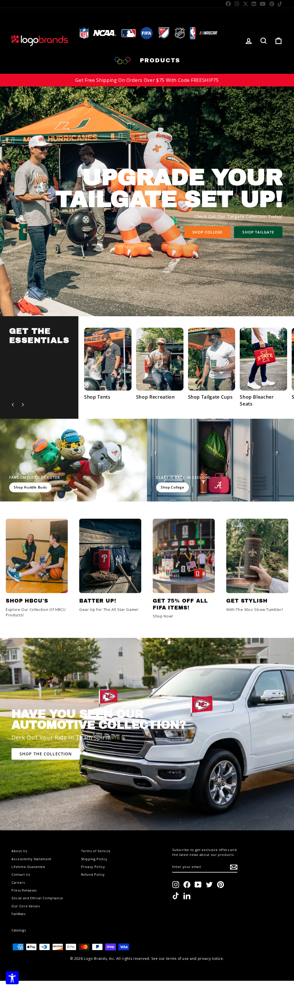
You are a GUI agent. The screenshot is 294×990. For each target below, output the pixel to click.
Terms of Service (96, 851)
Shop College (207, 232)
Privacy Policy (93, 866)
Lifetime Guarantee (28, 866)
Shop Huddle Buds (30, 487)
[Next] (22, 404)
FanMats (18, 914)
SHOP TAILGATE (258, 232)
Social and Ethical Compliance (37, 898)
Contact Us (20, 874)
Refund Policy (93, 874)
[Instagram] (237, 3)
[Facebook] (228, 3)
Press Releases (24, 890)
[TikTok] (280, 3)
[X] (245, 3)
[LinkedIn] (254, 3)
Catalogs (18, 930)
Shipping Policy (94, 859)
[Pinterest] (271, 3)
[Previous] (13, 404)
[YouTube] (263, 3)
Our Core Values (25, 906)
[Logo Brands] (40, 41)
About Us (19, 851)
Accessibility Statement (31, 859)
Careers (18, 882)
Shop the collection (46, 754)
